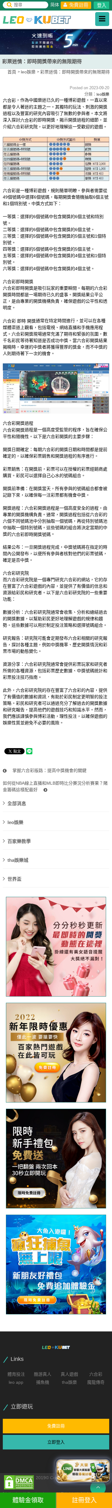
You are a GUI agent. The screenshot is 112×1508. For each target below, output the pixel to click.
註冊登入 (84, 1500)
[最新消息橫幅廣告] (56, 41)
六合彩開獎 (14, 429)
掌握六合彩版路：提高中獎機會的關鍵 (48, 770)
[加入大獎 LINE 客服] (83, 1470)
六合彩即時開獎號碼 (31, 534)
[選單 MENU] (102, 19)
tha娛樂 (69, 1382)
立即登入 (56, 1442)
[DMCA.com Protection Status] (19, 1482)
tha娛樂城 (17, 860)
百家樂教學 (19, 841)
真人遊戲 (69, 1374)
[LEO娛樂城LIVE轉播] (56, 946)
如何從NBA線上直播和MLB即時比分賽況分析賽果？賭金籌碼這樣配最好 (55, 786)
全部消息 (16, 803)
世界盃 (14, 879)
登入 (101, 5)
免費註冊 (78, 4)
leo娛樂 (28, 71)
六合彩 (9, 100)
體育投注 (16, 1374)
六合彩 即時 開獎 (19, 320)
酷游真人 (42, 1374)
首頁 (11, 71)
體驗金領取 (28, 1500)
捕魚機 (42, 1382)
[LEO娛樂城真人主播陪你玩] (56, 1052)
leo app (16, 1382)
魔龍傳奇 (96, 1382)
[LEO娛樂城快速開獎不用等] (56, 1158)
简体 (54, 4)
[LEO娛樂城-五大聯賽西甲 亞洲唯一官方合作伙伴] (37, 20)
